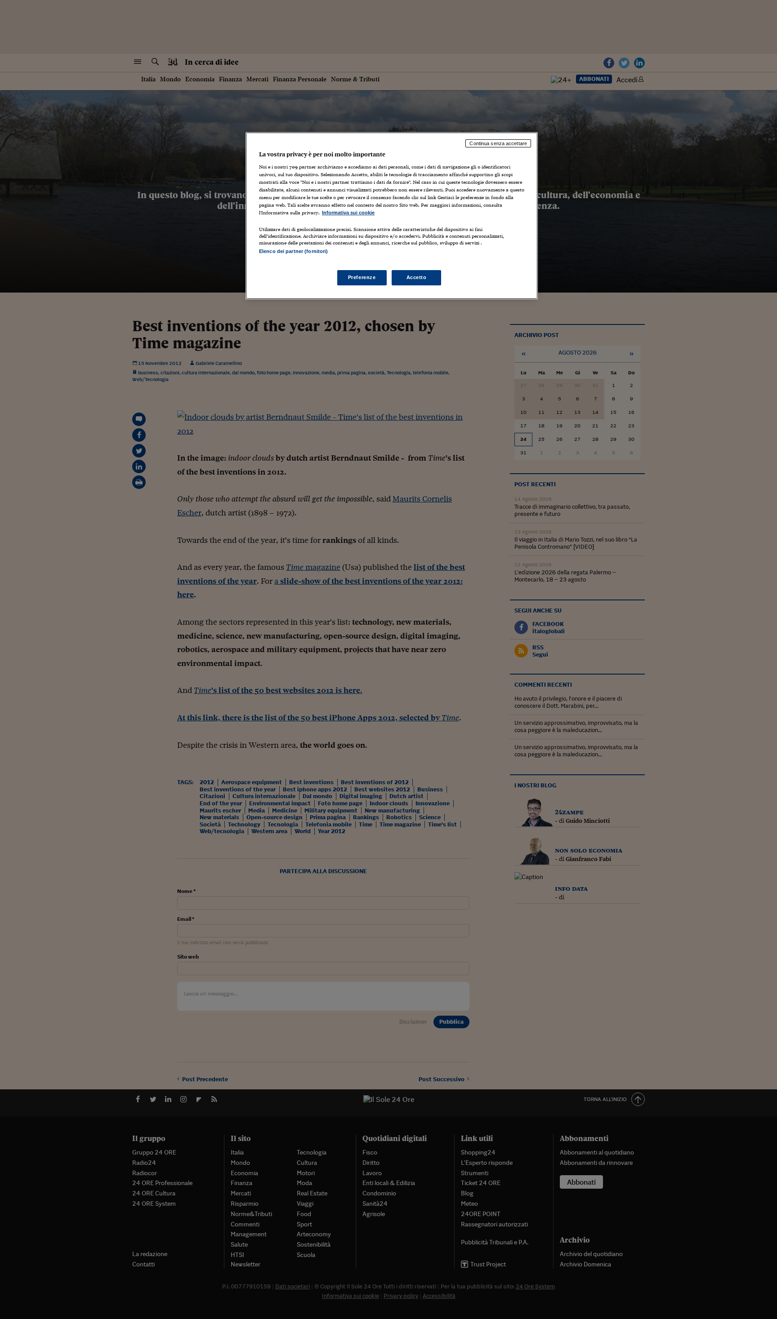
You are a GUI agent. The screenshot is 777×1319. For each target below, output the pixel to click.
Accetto (416, 277)
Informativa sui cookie (348, 212)
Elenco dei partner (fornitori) (293, 251)
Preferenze (362, 277)
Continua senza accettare (498, 143)
